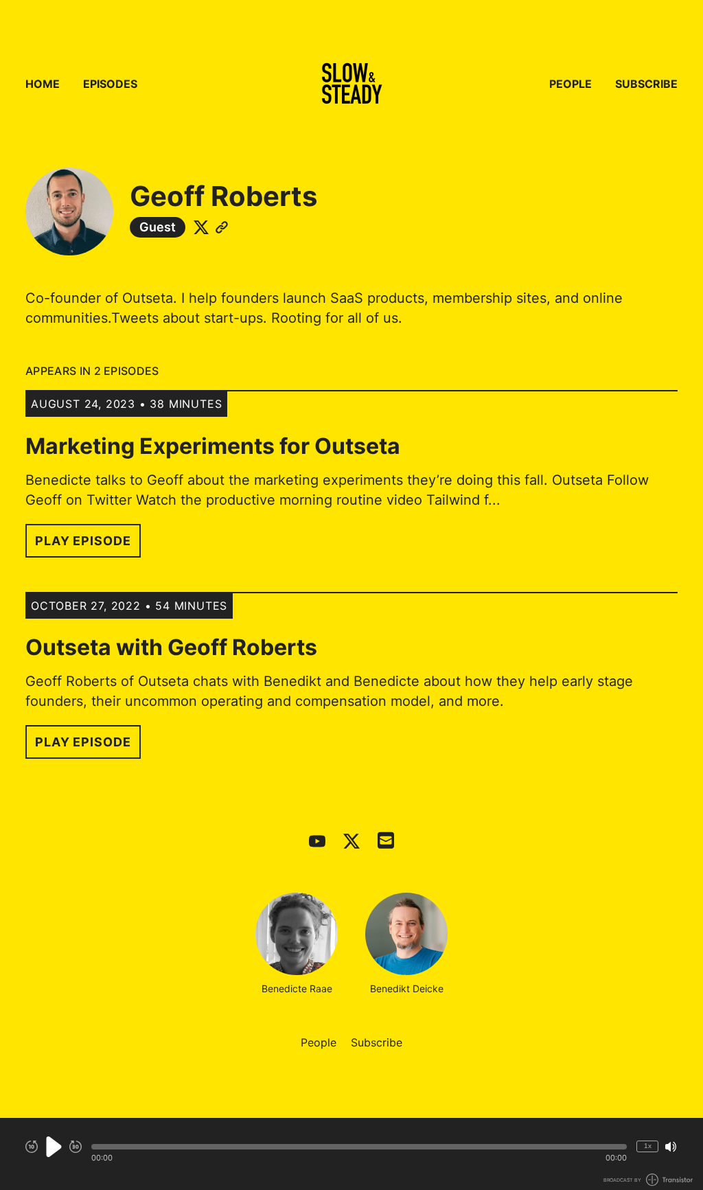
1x (648, 1145)
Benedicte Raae (297, 988)
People (570, 84)
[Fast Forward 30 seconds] (75, 1147)
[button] (359, 1146)
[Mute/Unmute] (670, 1146)
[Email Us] (386, 839)
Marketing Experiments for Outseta (212, 446)
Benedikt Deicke (406, 988)
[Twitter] (201, 227)
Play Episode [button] (83, 541)
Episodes (110, 84)
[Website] (221, 227)
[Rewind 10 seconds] (31, 1147)
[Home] (351, 83)
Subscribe (646, 84)
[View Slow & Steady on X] (351, 841)
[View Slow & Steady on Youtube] (317, 841)
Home (42, 84)
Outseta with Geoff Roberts (171, 647)
